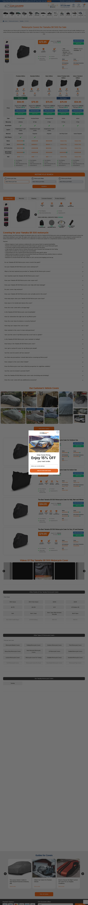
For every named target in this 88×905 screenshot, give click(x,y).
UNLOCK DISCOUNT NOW (44, 470)
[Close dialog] (58, 432)
